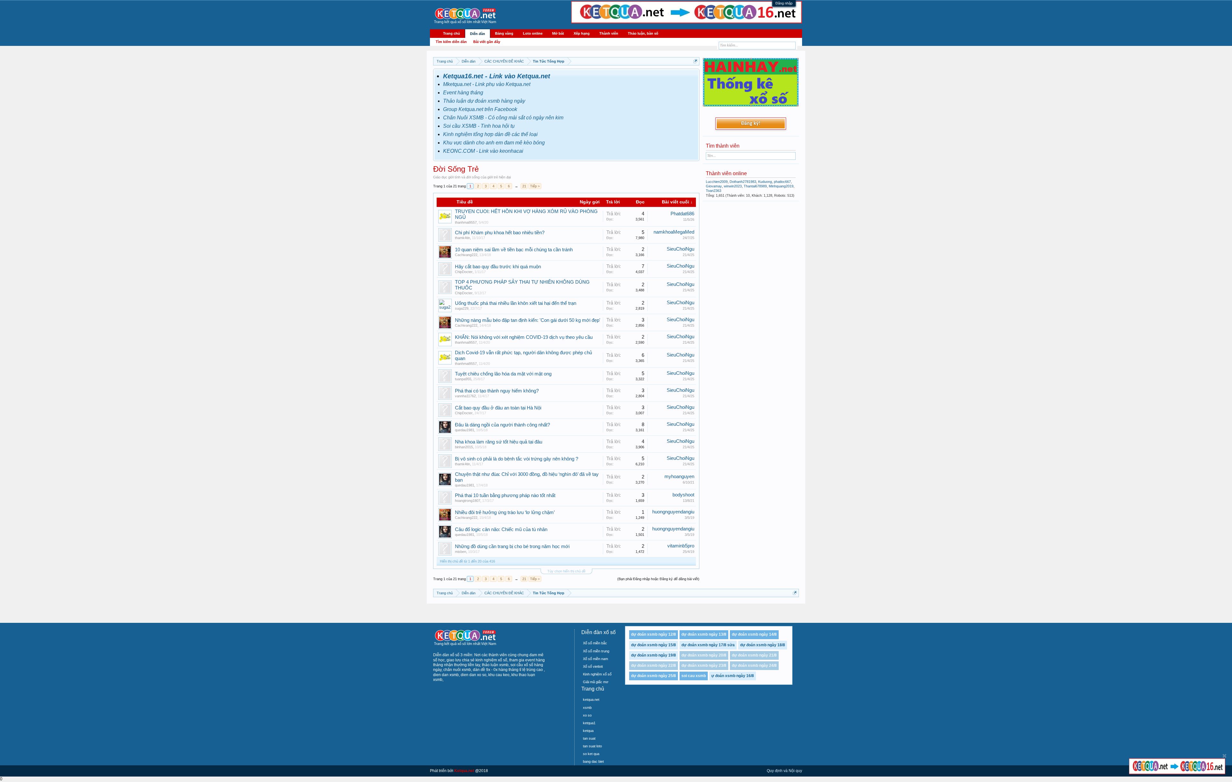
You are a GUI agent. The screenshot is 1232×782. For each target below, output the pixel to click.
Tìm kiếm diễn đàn (451, 42)
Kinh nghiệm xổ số (597, 674)
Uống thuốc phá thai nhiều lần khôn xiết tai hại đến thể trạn (515, 303)
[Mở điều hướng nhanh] (695, 61)
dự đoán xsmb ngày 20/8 (703, 655)
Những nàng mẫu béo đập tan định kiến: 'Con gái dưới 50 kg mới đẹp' (527, 320)
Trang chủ (451, 33)
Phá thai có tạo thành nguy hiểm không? (497, 390)
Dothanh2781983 (743, 182)
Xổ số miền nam (595, 659)
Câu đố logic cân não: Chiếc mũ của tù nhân (501, 529)
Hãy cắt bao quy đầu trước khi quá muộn (498, 266)
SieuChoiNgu (680, 249)
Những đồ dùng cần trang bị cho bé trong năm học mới (512, 546)
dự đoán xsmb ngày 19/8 (653, 655)
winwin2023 (733, 186)
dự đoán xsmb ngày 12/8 (653, 634)
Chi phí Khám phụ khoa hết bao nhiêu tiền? (499, 232)
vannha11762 (465, 396)
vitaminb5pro (680, 545)
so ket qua (591, 754)
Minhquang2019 (781, 186)
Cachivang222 (466, 255)
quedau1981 (464, 430)
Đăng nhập (783, 3)
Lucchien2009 (717, 182)
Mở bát (558, 33)
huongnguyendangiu (673, 511)
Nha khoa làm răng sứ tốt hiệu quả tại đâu (498, 441)
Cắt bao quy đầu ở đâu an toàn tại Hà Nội (498, 407)
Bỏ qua (1224, 755)
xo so (587, 715)
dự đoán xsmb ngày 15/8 (653, 645)
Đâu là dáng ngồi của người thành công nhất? (502, 424)
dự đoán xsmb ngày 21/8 (754, 655)
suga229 (461, 308)
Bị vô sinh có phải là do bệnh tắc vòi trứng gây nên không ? (516, 458)
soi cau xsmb (693, 676)
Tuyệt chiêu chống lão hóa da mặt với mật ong (503, 373)
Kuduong (765, 182)
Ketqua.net (464, 771)
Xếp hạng (582, 33)
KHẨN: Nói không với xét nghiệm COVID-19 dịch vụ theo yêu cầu (524, 337)
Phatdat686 (682, 213)
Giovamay (714, 186)
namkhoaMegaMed (674, 232)
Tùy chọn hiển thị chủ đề (566, 571)
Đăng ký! (750, 123)
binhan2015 (464, 447)
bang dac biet (593, 761)
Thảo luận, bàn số (643, 33)
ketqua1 (589, 723)
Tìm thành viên (723, 146)
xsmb (587, 707)
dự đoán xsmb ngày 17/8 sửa (708, 645)
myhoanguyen (679, 476)
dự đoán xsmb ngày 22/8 (653, 665)
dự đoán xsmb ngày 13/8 (703, 634)
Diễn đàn (477, 34)
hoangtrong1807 (467, 501)
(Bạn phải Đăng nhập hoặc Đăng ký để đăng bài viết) (658, 579)
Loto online (533, 33)
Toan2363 (713, 191)
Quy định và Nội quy (784, 771)
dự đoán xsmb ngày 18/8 (762, 645)
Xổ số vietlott (593, 666)
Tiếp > (535, 186)
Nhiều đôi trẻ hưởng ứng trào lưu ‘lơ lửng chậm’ (505, 512)
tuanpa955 (463, 379)
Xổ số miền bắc (595, 643)
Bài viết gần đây (486, 42)
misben (460, 552)
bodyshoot (683, 494)
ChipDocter (464, 272)
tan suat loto (592, 746)
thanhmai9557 (466, 222)
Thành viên (608, 33)
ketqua (588, 731)
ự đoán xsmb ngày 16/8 (732, 676)
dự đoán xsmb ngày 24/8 (754, 665)
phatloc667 (782, 182)
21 (524, 186)
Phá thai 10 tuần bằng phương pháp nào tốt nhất (505, 495)
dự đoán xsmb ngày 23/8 (703, 665)
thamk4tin (462, 238)
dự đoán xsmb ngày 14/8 (754, 634)
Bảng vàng (504, 33)
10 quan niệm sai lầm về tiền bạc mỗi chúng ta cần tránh (514, 249)
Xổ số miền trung (596, 651)
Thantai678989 (755, 186)
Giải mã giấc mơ (595, 682)
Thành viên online (726, 173)
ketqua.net (591, 699)
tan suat (589, 738)
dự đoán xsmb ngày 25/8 (653, 676)
